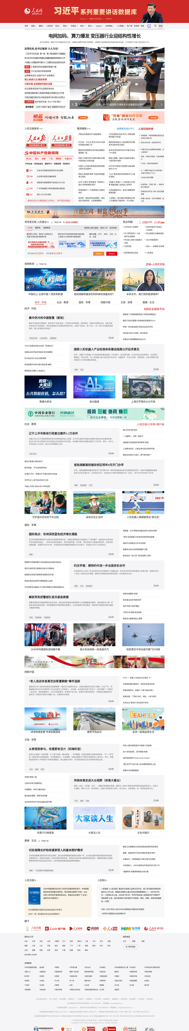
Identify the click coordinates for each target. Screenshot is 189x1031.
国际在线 (87, 981)
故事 (44, 159)
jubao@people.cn (116, 1003)
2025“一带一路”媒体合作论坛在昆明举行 (44, 914)
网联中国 (105, 302)
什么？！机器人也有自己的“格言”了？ (137, 678)
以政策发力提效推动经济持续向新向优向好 (109, 42)
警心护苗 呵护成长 (130, 430)
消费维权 (53, 338)
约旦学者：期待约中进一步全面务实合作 (99, 565)
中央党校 (132, 967)
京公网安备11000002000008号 (144, 1016)
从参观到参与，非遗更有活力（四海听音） (56, 749)
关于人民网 (53, 999)
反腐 (31, 188)
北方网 (131, 985)
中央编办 (102, 967)
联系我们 (150, 999)
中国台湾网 (118, 981)
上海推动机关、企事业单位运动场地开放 (138, 449)
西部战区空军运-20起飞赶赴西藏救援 (152, 193)
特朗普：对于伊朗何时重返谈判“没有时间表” (140, 531)
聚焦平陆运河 (94, 732)
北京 (26, 941)
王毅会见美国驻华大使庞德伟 (89, 134)
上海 (86, 941)
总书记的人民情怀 (131, 227)
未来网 (146, 981)
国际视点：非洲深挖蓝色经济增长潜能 (53, 534)
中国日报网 (88, 976)
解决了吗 (104, 228)
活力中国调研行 (152, 240)
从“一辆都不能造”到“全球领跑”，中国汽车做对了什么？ (152, 172)
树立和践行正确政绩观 (155, 233)
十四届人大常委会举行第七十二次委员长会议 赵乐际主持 (44, 62)
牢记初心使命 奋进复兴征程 (133, 241)
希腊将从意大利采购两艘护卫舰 (135, 549)
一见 (50, 159)
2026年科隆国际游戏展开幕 (45, 649)
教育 (33, 424)
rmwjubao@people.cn (125, 1007)
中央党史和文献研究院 (152, 967)
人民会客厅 (43, 338)
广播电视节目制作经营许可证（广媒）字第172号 (114, 1012)
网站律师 (133, 999)
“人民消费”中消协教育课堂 (44, 870)
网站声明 (124, 999)
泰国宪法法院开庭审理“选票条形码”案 (39, 575)
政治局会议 (38, 164)
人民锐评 (49, 26)
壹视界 (58, 159)
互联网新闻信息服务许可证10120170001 (53, 1012)
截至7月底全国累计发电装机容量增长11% (139, 321)
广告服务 (80, 999)
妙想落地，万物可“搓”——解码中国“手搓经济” (152, 186)
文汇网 (116, 985)
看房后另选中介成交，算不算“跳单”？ (137, 455)
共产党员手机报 (63, 201)
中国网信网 (133, 972)
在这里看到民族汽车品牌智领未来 (39, 89)
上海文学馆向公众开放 (143, 401)
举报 (142, 26)
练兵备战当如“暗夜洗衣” (132, 600)
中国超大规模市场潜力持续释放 (82, 42)
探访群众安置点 (58, 97)
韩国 (133, 941)
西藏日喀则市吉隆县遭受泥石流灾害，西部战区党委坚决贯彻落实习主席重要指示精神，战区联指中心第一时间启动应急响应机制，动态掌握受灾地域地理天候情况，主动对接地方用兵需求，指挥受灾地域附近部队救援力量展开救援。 (71, 605)
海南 (86, 946)
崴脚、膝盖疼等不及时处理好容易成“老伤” (139, 853)
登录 (160, 26)
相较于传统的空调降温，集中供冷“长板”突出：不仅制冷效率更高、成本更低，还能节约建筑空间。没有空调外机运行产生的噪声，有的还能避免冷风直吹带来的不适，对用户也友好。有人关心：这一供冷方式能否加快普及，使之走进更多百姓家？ (71, 325)
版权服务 (106, 999)
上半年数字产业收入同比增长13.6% (137, 42)
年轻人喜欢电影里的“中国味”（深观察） (138, 745)
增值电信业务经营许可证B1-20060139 (82, 1012)
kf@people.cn (73, 1007)
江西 (33, 946)
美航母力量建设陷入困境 (132, 619)
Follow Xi (83, 19)
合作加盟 (97, 999)
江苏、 (112, 234)
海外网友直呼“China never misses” (136, 758)
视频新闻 (29, 263)
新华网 (26, 976)
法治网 (41, 981)
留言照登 (113, 228)
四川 (101, 946)
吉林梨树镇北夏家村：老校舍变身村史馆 (138, 684)
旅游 (36, 769)
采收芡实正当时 (94, 517)
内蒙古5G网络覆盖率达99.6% (134, 339)
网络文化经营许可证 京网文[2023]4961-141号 (77, 1016)
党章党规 (57, 164)
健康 (31, 870)
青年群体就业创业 (131, 253)
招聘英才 (71, 999)
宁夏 (63, 950)
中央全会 (28, 164)
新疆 (71, 950)
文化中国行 (143, 832)
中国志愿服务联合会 (91, 989)
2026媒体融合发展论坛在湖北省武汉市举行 (45, 910)
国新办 (116, 972)
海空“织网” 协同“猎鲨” (131, 606)
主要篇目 (62, 54)
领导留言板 (30, 222)
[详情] (107, 901)
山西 (48, 941)
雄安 (86, 950)
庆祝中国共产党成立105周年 (154, 228)
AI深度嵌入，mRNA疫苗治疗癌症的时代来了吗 (141, 865)
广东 (71, 946)
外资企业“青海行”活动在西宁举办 (136, 703)
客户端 (129, 26)
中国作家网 (58, 989)
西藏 (33, 950)
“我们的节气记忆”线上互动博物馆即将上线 (139, 764)
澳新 (143, 941)
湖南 (63, 946)
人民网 (101, 880)
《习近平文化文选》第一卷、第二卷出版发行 (41, 54)
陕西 (41, 950)
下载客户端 (57, 222)
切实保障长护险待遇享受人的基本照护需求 (56, 850)
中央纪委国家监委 (30, 967)
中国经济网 (73, 976)
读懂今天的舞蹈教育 (131, 770)
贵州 (109, 946)
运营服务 (89, 999)
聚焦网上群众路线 (91, 228)
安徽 (109, 941)
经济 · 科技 (40, 302)
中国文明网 (148, 972)
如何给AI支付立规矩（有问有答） (136, 333)
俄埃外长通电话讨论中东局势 (134, 543)
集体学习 (48, 164)
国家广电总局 (74, 972)
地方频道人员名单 (30, 954)
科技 (76, 370)
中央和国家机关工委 (121, 967)
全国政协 (42, 972)
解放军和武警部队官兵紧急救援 (49, 597)
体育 (42, 769)
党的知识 (66, 164)
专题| (26, 97)
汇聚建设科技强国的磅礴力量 (43, 67)
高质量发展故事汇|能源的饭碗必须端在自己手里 (44, 93)
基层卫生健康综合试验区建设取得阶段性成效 (140, 847)
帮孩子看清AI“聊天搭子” (33, 461)
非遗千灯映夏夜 (45, 832)
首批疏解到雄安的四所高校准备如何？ (94, 294)
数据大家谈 (45, 401)
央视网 (41, 976)
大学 (90, 485)
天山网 (86, 985)
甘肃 (48, 950)
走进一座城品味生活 (143, 732)
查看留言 (99, 254)
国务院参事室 (89, 972)
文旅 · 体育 (126, 302)
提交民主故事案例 (72, 222)
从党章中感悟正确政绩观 (46, 176)
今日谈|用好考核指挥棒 (41, 71)
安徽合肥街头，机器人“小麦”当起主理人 (138, 690)
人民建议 (42, 222)
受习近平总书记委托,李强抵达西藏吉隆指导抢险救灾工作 (44, 58)
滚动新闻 (83, 485)
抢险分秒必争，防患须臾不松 (151, 142)
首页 (26, 26)
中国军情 (47, 617)
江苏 (93, 941)
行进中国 (127, 246)
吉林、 (106, 234)
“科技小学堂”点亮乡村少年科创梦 (37, 486)
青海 (56, 950)
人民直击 (149, 253)
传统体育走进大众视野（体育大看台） (98, 780)
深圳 (78, 950)
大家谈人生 (94, 832)
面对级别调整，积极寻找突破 (35, 796)
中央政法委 (73, 967)
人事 (31, 182)
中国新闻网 (103, 976)
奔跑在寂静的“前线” (130, 594)
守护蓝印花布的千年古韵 (45, 517)
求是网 (26, 981)
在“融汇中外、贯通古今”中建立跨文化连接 (40, 474)
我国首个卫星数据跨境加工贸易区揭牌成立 (139, 314)
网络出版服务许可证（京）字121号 (106, 1016)
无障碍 (136, 26)
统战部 (41, 967)
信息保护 (141, 999)
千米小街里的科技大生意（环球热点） (39, 346)
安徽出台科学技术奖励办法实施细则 (38, 352)
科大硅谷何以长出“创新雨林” (35, 358)
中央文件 (109, 19)
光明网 (56, 976)
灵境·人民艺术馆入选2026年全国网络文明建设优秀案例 (122, 909)
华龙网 (41, 985)
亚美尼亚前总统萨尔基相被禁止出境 (38, 581)
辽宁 (63, 941)
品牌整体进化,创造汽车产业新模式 (39, 76)
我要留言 (112, 254)
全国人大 (27, 972)
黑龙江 (79, 941)
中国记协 (102, 972)
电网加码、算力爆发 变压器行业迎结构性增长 (94, 36)
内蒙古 (57, 941)
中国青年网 (133, 976)
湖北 (56, 946)
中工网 (56, 981)
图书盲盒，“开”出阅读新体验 (35, 468)
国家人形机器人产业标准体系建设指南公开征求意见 (106, 349)
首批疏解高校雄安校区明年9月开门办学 (99, 465)
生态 (81, 370)
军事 (33, 525)
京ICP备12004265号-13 (141, 1012)
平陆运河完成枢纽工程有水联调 (120, 104)
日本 (124, 941)
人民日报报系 (31, 128)
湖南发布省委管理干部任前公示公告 (51, 182)
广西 (78, 946)
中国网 (116, 976)
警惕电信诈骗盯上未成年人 (35, 371)
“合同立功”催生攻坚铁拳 (132, 612)
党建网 (116, 989)
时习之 (29, 159)
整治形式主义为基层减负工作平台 (41, 201)
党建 (31, 176)
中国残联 (27, 989)
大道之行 (68, 159)
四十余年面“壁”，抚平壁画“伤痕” (135, 752)
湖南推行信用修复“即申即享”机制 (136, 442)
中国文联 (42, 989)
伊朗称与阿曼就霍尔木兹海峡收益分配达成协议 (42, 562)
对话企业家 (33, 338)
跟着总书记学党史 (96, 19)
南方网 (146, 985)
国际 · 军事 (84, 302)
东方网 (101, 989)
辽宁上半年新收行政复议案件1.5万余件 (53, 433)
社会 (26, 424)
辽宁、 (101, 234)
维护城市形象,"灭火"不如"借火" (48, 102)
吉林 (71, 941)
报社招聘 (63, 999)
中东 (81, 586)
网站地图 (131, 947)
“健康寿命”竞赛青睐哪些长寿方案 (136, 872)
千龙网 (26, 985)
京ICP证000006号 (126, 1016)
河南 (48, 946)
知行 (36, 159)
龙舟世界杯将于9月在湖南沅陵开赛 (38, 802)
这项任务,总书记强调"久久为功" (41, 48)
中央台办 (87, 967)
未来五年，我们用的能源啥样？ (143, 294)
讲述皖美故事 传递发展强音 (45, 732)
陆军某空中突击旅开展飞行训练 (143, 649)
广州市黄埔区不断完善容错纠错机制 (51, 188)
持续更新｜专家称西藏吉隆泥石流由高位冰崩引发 (152, 137)
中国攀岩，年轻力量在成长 (35, 789)
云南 (94, 237)
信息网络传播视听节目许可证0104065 (47, 1016)
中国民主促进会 (74, 989)
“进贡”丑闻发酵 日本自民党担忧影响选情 (138, 537)
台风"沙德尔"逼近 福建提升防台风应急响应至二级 (38, 107)
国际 (26, 525)
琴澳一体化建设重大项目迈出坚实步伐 (138, 327)
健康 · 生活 (148, 302)
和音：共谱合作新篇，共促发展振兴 (152, 158)
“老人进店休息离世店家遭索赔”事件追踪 (54, 681)
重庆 (93, 946)
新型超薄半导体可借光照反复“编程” (38, 364)
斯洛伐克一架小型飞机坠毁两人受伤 (137, 556)
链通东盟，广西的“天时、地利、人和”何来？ (140, 696)
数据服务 (115, 999)
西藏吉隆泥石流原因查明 (40, 97)
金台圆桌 (94, 401)
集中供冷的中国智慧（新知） (47, 317)
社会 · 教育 (62, 302)
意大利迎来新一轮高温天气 (94, 649)
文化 (31, 769)
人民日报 (29, 880)
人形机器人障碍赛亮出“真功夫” (143, 517)
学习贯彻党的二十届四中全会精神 (132, 235)
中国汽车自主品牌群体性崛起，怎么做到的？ (152, 151)
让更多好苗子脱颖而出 (33, 783)
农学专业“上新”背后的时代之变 (36, 480)
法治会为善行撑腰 (147, 177)
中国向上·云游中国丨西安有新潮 (45, 294)
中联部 (56, 967)
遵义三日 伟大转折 (44, 194)
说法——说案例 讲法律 (155, 246)
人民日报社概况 (41, 999)
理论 (31, 170)
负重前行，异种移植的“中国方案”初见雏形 (139, 859)
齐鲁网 (56, 985)
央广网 (71, 981)
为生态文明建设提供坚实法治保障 (50, 170)
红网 (71, 985)
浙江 (101, 941)
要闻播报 (82, 128)
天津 (33, 941)
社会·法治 (33, 454)
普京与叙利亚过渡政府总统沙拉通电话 (39, 568)
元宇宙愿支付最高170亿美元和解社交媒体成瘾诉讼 (44, 587)
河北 (41, 941)
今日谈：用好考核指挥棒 (149, 163)
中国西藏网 (133, 981)
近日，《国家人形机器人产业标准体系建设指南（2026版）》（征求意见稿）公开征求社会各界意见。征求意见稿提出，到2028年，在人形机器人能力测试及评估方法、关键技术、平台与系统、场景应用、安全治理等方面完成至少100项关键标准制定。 (116, 357)
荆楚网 (101, 985)
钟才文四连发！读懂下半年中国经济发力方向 (55, 42)
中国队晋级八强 (30, 777)
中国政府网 (58, 972)
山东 (41, 946)
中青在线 (147, 976)
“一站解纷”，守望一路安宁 (133, 436)
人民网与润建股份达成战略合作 (113, 914)
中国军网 (102, 981)
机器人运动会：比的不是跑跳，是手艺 (152, 200)
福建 (26, 946)
